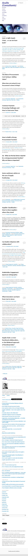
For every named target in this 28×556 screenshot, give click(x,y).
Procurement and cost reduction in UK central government (13, 424)
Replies (18, 100)
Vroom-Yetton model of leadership (15, 255)
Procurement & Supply (6, 200)
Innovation (15, 287)
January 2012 (4, 507)
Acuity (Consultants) (9, 4)
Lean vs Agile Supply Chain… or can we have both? (9, 40)
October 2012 (5, 495)
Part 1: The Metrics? (6, 470)
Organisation (21, 166)
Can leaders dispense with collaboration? (10, 412)
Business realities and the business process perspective (13, 484)
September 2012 (5, 497)
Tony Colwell (15, 141)
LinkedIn (8, 395)
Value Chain (22, 67)
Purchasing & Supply (18, 200)
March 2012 (4, 504)
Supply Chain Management (15, 67)
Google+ (3, 395)
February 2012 (5, 505)
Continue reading (13, 63)
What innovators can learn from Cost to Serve (11, 416)
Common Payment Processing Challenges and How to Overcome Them (10, 108)
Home (4, 32)
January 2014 (4, 493)
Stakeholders (4, 288)
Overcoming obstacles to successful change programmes (13, 486)
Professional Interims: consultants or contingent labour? (13, 477)
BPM (6, 329)
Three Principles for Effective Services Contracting (11, 487)
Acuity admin (13, 112)
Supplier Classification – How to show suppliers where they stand (10, 210)
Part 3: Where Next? (6, 475)
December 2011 (5, 509)
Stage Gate (13, 330)
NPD (3, 330)
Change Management (9, 264)
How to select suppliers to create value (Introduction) (12, 458)
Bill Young (23, 183)
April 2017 (4, 491)
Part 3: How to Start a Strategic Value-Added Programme (13, 441)
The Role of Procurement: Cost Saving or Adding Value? (10, 77)
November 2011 (5, 511)
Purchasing (4, 100)
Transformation (10, 288)
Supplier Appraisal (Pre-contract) (8, 459)
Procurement (8, 98)
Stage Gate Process (19, 328)
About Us (9, 32)
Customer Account (16, 329)
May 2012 (4, 500)
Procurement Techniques (15, 232)
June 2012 (4, 498)
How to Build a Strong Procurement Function (11, 406)
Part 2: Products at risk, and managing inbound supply (12, 466)
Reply (13, 167)
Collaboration (9, 265)
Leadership (15, 264)
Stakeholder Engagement (21, 265)
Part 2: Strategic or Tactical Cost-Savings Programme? (12, 440)
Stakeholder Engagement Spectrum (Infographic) (11, 414)
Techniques (4, 202)
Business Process (9, 66)
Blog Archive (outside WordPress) (8, 433)
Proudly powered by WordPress (14, 551)
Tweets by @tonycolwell (6, 399)
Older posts (4, 373)
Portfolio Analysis (17, 199)
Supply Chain (14, 66)
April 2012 (4, 502)
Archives (15, 32)
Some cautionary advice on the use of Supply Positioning (11, 175)
